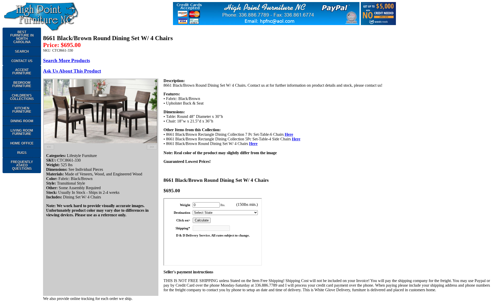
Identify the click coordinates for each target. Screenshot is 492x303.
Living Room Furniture (22, 132)
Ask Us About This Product (72, 71)
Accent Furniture (21, 71)
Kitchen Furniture (21, 110)
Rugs (22, 153)
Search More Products (66, 60)
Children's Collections (22, 97)
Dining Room (22, 121)
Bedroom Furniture (21, 84)
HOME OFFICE (22, 143)
